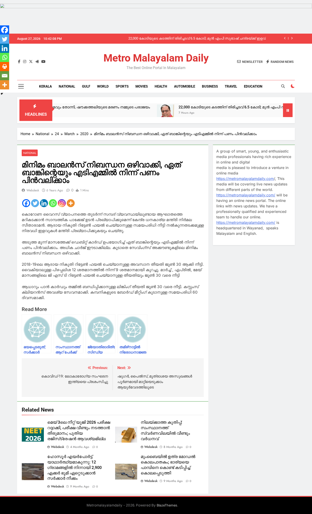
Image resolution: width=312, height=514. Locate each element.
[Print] (4, 66)
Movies (141, 86)
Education (253, 86)
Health (161, 86)
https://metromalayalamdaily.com (245, 178)
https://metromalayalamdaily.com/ (245, 195)
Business (210, 86)
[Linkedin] (44, 203)
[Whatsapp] (53, 203)
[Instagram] (62, 203)
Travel (231, 86)
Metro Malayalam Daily (156, 58)
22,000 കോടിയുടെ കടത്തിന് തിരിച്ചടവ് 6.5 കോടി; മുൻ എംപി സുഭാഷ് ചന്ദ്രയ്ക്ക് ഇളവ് (197, 38)
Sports (122, 86)
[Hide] (2, 94)
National (67, 86)
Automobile (184, 86)
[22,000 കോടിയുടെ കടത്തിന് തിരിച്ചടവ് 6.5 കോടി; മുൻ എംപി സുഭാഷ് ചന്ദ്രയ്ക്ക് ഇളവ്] (152, 113)
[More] (71, 203)
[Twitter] (35, 203)
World (103, 86)
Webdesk (32, 190)
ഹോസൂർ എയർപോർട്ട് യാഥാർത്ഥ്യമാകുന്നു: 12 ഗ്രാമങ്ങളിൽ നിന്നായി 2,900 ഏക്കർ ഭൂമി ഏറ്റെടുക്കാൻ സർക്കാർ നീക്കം (74, 467)
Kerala (45, 86)
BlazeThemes (167, 505)
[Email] (4, 75)
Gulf (86, 86)
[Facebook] (26, 203)
